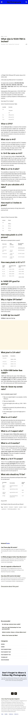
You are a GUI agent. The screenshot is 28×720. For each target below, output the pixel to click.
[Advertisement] (14, 19)
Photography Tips (6, 654)
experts (16, 507)
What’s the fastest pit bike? (10, 635)
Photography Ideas (6, 649)
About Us (16, 714)
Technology (4, 657)
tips (19, 509)
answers (11, 507)
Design (2, 644)
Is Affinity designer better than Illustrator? (14, 557)
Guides (5, 36)
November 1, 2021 (4, 44)
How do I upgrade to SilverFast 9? (11, 566)
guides (20, 507)
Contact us (11, 714)
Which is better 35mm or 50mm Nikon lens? (14, 632)
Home (2, 36)
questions (4, 509)
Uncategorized (5, 659)
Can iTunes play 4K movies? (9, 547)
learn (25, 507)
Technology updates (12, 509)
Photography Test (6, 652)
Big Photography (14, 2)
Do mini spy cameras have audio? (11, 624)
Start (2, 714)
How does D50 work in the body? (10, 576)
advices (6, 507)
